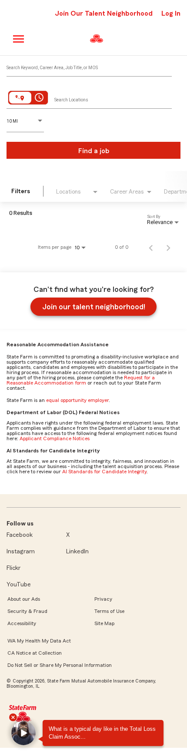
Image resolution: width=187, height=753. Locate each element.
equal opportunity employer (77, 400)
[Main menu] (19, 39)
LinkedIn (77, 552)
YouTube (19, 585)
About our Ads (23, 599)
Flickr (13, 568)
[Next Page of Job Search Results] (168, 247)
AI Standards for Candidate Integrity (104, 471)
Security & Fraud (27, 611)
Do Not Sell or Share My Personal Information (59, 665)
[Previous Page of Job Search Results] (151, 247)
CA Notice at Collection (34, 653)
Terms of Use (109, 611)
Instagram (21, 552)
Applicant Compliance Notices (55, 438)
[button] (23, 733)
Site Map (104, 623)
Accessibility (21, 623)
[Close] (13, 717)
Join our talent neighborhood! (93, 307)
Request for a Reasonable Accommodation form (81, 380)
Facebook (20, 535)
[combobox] (89, 65)
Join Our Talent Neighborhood (104, 13)
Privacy (103, 599)
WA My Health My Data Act (39, 640)
